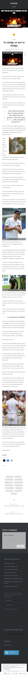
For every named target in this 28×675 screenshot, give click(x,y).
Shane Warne (19, 488)
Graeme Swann (8, 482)
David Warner (18, 479)
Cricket (14, 39)
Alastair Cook (10, 476)
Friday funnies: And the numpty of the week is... (13, 582)
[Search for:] (14, 634)
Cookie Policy (7, 668)
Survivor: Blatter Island (9, 572)
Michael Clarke (18, 485)
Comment (20, 546)
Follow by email (9, 605)
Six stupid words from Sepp (10, 586)
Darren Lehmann (9, 479)
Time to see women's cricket (11, 569)
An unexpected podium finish (11, 566)
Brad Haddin (18, 476)
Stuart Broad (18, 490)
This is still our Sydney (9, 563)
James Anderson (18, 482)
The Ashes (14, 493)
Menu (14, 6)
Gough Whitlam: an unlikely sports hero (13, 578)
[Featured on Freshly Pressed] (11, 654)
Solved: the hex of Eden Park (11, 575)
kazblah (14, 3)
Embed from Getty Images (7, 207)
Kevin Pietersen (9, 485)
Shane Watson (9, 490)
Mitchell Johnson (9, 488)
